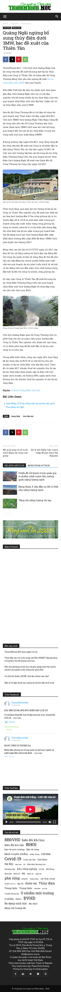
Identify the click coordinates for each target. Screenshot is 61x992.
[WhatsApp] (25, 59)
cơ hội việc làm (29, 859)
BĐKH (31, 844)
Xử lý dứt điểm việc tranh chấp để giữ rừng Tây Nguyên (44, 452)
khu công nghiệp (27, 868)
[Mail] (30, 974)
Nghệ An (30, 874)
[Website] (45, 974)
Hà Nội (9, 864)
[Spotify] (38, 974)
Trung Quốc (11, 888)
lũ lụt (41, 869)
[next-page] (9, 514)
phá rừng (12, 878)
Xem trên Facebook (11, 727)
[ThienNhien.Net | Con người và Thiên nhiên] (30, 6)
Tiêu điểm (14, 23)
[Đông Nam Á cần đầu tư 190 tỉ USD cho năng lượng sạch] (10, 490)
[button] (4, 16)
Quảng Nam (34, 879)
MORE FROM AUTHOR (39, 465)
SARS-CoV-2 (10, 884)
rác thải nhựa (48, 878)
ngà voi (38, 874)
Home (5, 23)
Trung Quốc (25, 888)
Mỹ (23, 873)
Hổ (24, 864)
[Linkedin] (23, 974)
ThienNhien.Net (19, 702)
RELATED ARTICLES (14, 465)
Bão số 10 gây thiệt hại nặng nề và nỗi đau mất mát (29, 682)
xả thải (44, 888)
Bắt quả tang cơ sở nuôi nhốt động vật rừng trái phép (15, 452)
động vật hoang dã (15, 908)
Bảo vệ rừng (32, 849)
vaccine (37, 888)
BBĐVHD (12, 839)
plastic (25, 878)
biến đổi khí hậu (33, 840)
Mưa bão (8, 873)
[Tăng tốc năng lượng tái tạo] (10, 503)
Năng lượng (26, 23)
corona (46, 853)
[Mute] (50, 822)
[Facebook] (6, 59)
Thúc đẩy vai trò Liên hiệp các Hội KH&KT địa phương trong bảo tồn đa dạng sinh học (31, 659)
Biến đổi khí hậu (14, 845)
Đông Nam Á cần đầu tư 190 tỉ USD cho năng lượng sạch (38, 488)
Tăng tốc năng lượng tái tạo (34, 500)
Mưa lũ (17, 873)
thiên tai (31, 883)
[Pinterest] (19, 59)
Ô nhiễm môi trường (37, 892)
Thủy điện (47, 883)
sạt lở (20, 883)
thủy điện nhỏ (28, 416)
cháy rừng (34, 854)
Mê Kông (50, 869)
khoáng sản (10, 869)
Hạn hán (18, 864)
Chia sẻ (9, 730)
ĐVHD (29, 898)
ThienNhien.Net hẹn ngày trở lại (21, 651)
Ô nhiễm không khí (12, 894)
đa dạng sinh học (16, 903)
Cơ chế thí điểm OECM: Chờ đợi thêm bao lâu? (27, 676)
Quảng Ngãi (15, 416)
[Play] (6, 822)
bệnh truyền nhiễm (16, 853)
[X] (12, 59)
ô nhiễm (9, 898)
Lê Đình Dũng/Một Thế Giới (25, 390)
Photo (12, 722)
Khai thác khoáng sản (36, 864)
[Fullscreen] (54, 822)
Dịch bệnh (42, 859)
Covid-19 (13, 858)
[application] (30, 809)
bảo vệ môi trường (15, 849)
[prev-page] (4, 514)
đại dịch (33, 903)
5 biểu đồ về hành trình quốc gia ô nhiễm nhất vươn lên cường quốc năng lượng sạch (37, 476)
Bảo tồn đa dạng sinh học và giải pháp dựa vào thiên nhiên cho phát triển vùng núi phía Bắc (30, 668)
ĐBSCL (19, 899)
